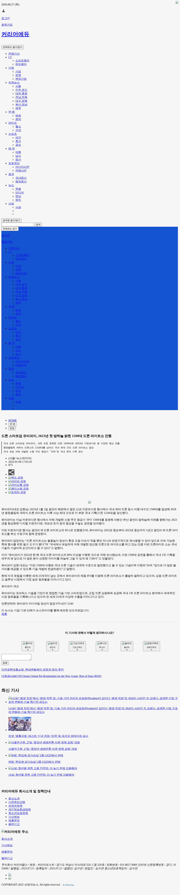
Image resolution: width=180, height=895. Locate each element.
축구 (18, 141)
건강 (18, 130)
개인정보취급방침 (19, 809)
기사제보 (14, 816)
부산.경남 (21, 104)
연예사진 (21, 170)
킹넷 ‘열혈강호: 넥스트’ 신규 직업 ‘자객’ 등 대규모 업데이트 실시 (48, 735)
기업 (18, 71)
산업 (11, 67)
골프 (18, 144)
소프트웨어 (22, 60)
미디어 (19, 192)
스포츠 (12, 133)
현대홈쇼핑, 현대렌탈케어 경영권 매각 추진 (32, 669)
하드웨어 (21, 64)
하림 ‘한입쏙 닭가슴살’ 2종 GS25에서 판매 (34, 761)
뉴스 (11, 185)
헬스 (18, 126)
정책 (18, 75)
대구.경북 (21, 100)
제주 (18, 108)
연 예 (11, 111)
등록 (5, 663)
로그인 (5, 18)
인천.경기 (21, 89)
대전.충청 (21, 93)
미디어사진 (22, 166)
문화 (18, 188)
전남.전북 (21, 97)
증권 (11, 174)
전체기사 (14, 53)
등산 (18, 159)
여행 (18, 152)
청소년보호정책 (18, 813)
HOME (12, 420)
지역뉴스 (14, 82)
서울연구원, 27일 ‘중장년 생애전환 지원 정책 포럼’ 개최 (42, 748)
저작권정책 (15, 805)
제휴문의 (14, 820)
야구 (18, 137)
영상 (18, 196)
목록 (4, 614)
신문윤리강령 (16, 802)
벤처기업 (21, 78)
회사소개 (14, 798)
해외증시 (21, 181)
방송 (18, 115)
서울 (18, 86)
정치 (18, 199)
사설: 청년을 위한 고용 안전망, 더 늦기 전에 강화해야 (41, 774)
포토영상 (14, 163)
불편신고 (14, 824)
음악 (18, 119)
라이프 (12, 122)
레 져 (11, 148)
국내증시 (21, 177)
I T (10, 57)
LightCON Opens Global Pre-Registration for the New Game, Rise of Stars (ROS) (51, 676)
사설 (11, 203)
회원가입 (7, 24)
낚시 (18, 155)
